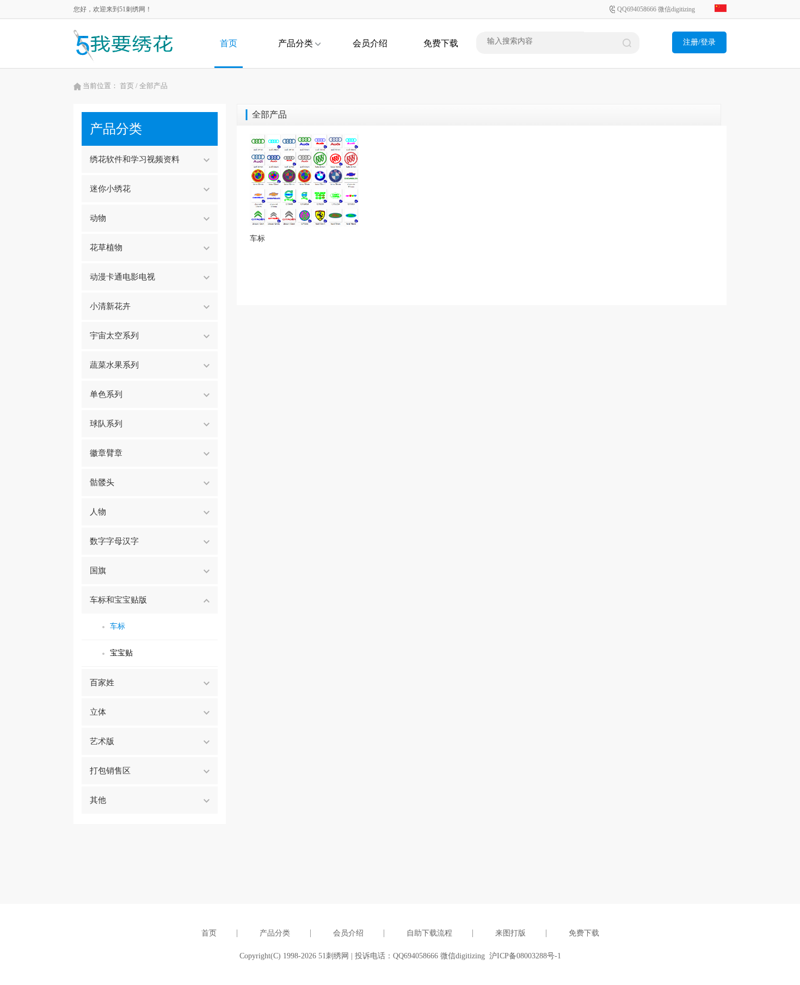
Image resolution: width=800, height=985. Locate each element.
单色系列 (106, 394)
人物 (98, 511)
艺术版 (102, 741)
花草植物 (106, 247)
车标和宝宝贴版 (118, 600)
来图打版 (510, 933)
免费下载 (440, 43)
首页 (228, 43)
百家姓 (102, 682)
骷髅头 (102, 482)
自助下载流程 (429, 933)
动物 (98, 218)
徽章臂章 (106, 453)
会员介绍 (370, 43)
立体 (98, 712)
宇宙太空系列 (114, 335)
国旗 (98, 570)
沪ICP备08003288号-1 (525, 956)
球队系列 (106, 423)
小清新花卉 (110, 306)
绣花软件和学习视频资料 (135, 159)
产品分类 (296, 43)
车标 (117, 626)
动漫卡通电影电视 (122, 276)
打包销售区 (110, 770)
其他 (98, 800)
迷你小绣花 (110, 188)
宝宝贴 (121, 653)
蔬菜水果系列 (114, 365)
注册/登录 (699, 42)
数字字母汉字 (114, 541)
